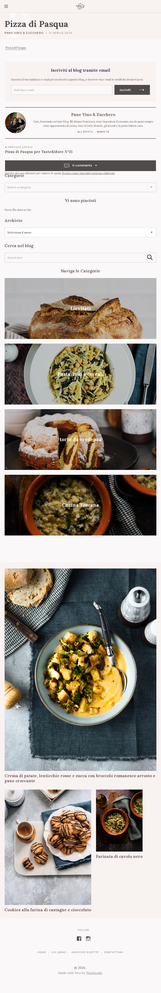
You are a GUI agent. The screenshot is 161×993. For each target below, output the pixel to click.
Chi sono (59, 952)
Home (42, 952)
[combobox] (80, 187)
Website (103, 132)
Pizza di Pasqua (15, 48)
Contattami (113, 952)
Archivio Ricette (85, 952)
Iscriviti (125, 90)
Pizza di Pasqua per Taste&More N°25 (39, 151)
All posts (85, 132)
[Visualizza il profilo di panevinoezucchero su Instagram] (88, 938)
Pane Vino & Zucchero (24, 32)
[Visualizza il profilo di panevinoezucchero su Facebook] (79, 938)
